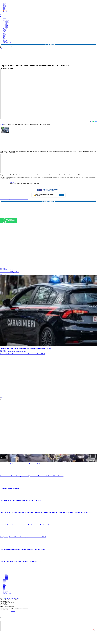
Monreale (4, 29)
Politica (4, 7)
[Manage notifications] (94, 629)
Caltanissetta (7, 22)
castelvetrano (2, 199)
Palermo (4, 3)
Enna (6, 23)
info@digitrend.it (13, 611)
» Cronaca (6, 48)
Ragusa (6, 25)
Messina (6, 24)
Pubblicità (4, 41)
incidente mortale (14, 199)
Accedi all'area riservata (48, 44)
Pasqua (1, 124)
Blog (3, 39)
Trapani (6, 27)
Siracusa (4, 5)
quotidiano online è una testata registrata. (9, 598)
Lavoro (4, 38)
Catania (4, 4)
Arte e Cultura (5, 40)
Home (4, 33)
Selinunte (26, 199)
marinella (19, 199)
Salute (4, 37)
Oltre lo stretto (5, 11)
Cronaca (4, 6)
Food (4, 9)
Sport (4, 8)
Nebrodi (4, 30)
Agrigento (7, 21)
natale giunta (23, 199)
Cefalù (4, 31)
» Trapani (2, 48)
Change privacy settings (7, 42)
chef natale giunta (8, 199)
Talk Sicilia (5, 10)
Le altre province (6, 20)
